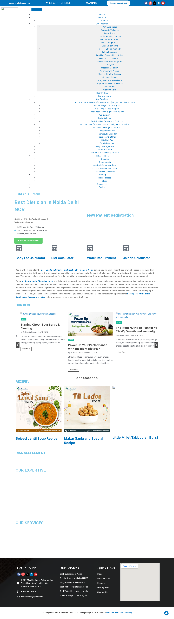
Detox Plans (109, 33)
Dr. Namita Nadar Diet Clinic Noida (37, 281)
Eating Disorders (109, 52)
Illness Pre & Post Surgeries (109, 61)
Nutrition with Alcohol (109, 71)
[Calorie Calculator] (126, 248)
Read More (22, 349)
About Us (102, 17)
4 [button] (84, 378)
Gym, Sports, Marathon (109, 58)
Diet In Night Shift (110, 46)
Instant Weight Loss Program (107, 105)
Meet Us (104, 20)
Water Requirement (101, 258)
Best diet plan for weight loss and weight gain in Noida (104, 124)
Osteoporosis (105, 162)
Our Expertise (102, 23)
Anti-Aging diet (110, 27)
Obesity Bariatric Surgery (109, 74)
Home (102, 14)
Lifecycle (110, 64)
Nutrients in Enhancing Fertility (105, 152)
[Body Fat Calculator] (19, 248)
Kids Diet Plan (107, 140)
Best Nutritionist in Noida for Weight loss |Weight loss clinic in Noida (104, 102)
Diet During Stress (109, 42)
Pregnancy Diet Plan (107, 137)
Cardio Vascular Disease (105, 171)
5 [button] (86, 378)
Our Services (102, 99)
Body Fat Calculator (30, 258)
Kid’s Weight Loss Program (107, 108)
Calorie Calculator (136, 258)
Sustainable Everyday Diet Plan (107, 127)
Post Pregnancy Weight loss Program (107, 112)
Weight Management (104, 146)
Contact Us (102, 184)
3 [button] (81, 378)
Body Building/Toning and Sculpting (107, 121)
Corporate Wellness (110, 30)
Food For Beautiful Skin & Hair (109, 55)
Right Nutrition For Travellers (110, 83)
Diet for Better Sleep (109, 39)
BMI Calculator (62, 258)
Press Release (104, 178)
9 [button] (94, 378)
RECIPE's (22, 381)
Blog (20, 319)
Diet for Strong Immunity (110, 49)
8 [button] (92, 378)
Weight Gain (104, 115)
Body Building (104, 118)
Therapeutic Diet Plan (107, 134)
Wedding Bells (109, 90)
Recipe (102, 187)
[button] (17, 345)
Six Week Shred (104, 149)
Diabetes (105, 159)
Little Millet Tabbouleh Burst (135, 437)
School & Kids (109, 86)
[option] (39, 332)
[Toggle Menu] (36, 9)
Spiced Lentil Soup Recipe (37, 438)
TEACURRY (91, 3)
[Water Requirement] (90, 248)
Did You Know (104, 96)
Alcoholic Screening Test (104, 165)
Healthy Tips (102, 93)
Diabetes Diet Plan (107, 130)
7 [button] (90, 378)
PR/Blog (102, 174)
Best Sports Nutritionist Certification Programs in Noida (67, 270)
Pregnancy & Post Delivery (110, 80)
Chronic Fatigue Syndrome (104, 168)
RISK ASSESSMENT (31, 453)
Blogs (104, 181)
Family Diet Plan (107, 143)
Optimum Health (109, 77)
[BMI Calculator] (54, 248)
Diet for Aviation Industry (110, 36)
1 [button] (77, 378)
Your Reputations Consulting (119, 613)
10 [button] (97, 378)
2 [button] (79, 378)
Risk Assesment (102, 156)
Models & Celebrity (109, 68)
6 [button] (88, 378)
